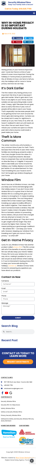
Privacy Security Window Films (11, 415)
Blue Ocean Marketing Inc (25, 458)
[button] (34, 13)
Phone (3, 296)
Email (3, 288)
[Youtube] (6, 392)
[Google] (10, 392)
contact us (12, 266)
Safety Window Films (8, 408)
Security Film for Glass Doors (10, 405)
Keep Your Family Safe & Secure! (20, 4)
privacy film (17, 247)
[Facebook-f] (2, 392)
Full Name (5, 281)
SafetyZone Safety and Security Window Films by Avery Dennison (17, 420)
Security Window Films (19, 2)
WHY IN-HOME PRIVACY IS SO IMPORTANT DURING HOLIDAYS (17, 25)
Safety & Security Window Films (11, 412)
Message (4, 303)
